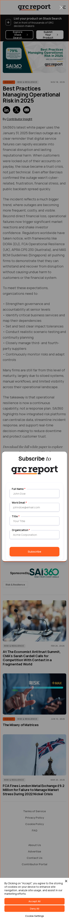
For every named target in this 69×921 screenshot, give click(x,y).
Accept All (34, 901)
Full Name (18, 489)
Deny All (34, 908)
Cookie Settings (34, 916)
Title (16, 516)
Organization (21, 530)
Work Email (19, 502)
